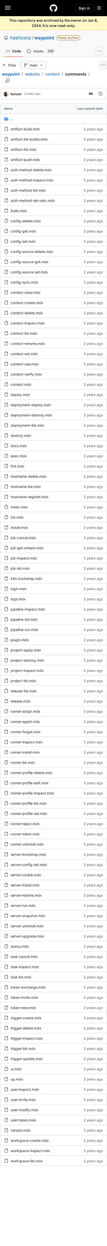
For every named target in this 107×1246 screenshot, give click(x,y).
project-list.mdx (23, 681)
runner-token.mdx (25, 834)
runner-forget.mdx (26, 732)
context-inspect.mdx (28, 323)
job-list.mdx (20, 568)
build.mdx (19, 211)
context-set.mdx (24, 354)
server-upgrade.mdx (27, 936)
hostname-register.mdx (30, 497)
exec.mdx (19, 456)
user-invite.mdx (23, 1099)
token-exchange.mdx (28, 987)
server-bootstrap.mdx (28, 854)
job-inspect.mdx (24, 558)
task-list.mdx (21, 977)
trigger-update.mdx (27, 1059)
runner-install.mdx (25, 752)
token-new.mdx (23, 1008)
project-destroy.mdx (27, 660)
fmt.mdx (17, 466)
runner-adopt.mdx (25, 711)
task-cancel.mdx (24, 956)
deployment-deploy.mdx (31, 405)
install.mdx (19, 527)
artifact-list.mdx (24, 149)
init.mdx (17, 517)
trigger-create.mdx (26, 1018)
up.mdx (17, 1079)
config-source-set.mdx (29, 272)
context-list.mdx (24, 333)
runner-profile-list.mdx (29, 803)
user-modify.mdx (24, 1110)
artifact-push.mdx (25, 159)
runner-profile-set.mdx (29, 813)
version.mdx (21, 1130)
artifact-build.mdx (25, 129)
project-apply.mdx (26, 650)
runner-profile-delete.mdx (32, 773)
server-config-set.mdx (29, 864)
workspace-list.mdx (27, 1161)
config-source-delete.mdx (32, 251)
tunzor (16, 94)
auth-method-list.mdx (28, 190)
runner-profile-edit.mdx (30, 783)
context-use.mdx (25, 364)
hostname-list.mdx (26, 486)
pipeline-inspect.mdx (28, 609)
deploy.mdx (20, 394)
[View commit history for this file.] (100, 93)
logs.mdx (18, 599)
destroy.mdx (21, 435)
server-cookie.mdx (26, 875)
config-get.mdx (23, 231)
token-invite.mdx (24, 997)
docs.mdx (19, 446)
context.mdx (21, 384)
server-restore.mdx (26, 895)
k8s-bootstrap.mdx (26, 578)
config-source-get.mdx (30, 262)
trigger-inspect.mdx (27, 1038)
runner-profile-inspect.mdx (32, 793)
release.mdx (21, 701)
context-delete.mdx (27, 313)
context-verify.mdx (26, 374)
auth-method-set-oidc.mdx (33, 200)
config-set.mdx (23, 241)
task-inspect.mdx (25, 967)
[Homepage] (53, 8)
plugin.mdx (20, 640)
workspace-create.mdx (30, 1140)
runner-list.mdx (23, 762)
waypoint (44, 37)
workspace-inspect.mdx (30, 1151)
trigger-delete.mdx (26, 1028)
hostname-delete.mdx (29, 476)
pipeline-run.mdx (24, 629)
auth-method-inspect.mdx (32, 180)
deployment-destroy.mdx (31, 415)
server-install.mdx (25, 885)
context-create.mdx (27, 303)
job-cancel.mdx (23, 538)
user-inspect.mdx (25, 1089)
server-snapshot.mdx (28, 916)
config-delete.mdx (26, 221)
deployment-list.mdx (27, 425)
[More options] (103, 65)
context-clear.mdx (26, 292)
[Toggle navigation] (7, 7)
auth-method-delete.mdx (31, 170)
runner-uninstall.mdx (27, 844)
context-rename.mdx (28, 343)
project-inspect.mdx (27, 670)
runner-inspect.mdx (27, 742)
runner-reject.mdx (25, 824)
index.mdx (19, 507)
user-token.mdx (23, 1120)
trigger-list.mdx (23, 1048)
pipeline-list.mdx (24, 619)
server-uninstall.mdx (27, 926)
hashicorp (20, 37)
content (52, 74)
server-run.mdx (23, 905)
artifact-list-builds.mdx (29, 139)
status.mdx (20, 946)
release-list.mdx (24, 691)
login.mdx (19, 589)
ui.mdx (16, 1069)
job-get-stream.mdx (27, 548)
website (32, 74)
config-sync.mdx (24, 282)
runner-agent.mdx (25, 721)
